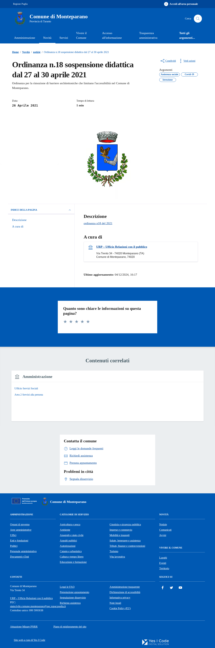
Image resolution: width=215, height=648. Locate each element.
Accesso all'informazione (112, 35)
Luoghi (163, 557)
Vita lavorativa (117, 556)
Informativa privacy (120, 597)
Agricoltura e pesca (70, 524)
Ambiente (65, 529)
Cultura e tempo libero (71, 556)
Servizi (63, 37)
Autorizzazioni (67, 546)
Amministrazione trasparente (125, 586)
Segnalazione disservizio (73, 597)
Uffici (13, 535)
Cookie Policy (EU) (120, 608)
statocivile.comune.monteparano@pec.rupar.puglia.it (38, 606)
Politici (13, 546)
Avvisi (162, 535)
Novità (47, 37)
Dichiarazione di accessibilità (125, 592)
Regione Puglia (20, 4)
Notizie (163, 524)
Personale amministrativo (23, 551)
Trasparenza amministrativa (148, 35)
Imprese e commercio (121, 529)
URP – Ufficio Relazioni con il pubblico (121, 246)
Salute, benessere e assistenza (125, 540)
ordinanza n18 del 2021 (98, 223)
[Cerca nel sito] (198, 19)
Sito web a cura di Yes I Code (29, 640)
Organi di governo (20, 524)
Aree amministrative (20, 529)
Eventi (162, 563)
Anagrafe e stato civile (71, 535)
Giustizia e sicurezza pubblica (125, 524)
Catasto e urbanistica (71, 551)
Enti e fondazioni (19, 540)
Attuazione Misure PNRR (24, 626)
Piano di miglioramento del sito (69, 626)
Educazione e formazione (73, 562)
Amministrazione (24, 37)
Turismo (114, 551)
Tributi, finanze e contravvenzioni (127, 546)
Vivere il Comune (81, 35)
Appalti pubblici (68, 540)
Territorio (164, 568)
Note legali (115, 603)
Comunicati (165, 529)
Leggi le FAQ (67, 586)
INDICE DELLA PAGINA (24, 210)
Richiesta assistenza (70, 603)
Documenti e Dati (19, 556)
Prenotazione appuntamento (74, 592)
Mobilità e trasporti (120, 535)
